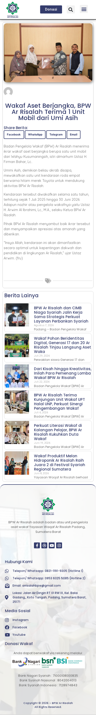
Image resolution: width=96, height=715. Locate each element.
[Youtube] (52, 545)
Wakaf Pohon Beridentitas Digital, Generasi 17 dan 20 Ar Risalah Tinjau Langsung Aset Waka (62, 345)
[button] (71, 9)
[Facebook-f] (37, 545)
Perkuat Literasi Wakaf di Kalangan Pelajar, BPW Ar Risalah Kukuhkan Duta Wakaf (58, 432)
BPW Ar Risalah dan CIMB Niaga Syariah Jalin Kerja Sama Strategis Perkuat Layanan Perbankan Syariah (61, 314)
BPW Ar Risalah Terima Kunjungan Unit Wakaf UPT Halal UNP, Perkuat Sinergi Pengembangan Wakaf (59, 401)
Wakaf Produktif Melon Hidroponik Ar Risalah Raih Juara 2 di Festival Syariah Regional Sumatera (59, 462)
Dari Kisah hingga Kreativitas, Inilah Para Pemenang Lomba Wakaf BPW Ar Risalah (62, 373)
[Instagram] (59, 545)
